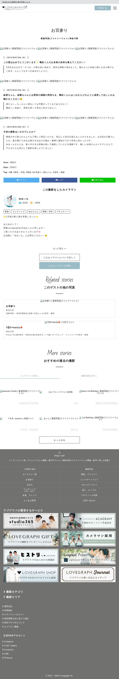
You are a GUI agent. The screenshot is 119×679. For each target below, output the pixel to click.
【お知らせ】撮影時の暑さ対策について (16, 2)
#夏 (10, 172)
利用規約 (8, 610)
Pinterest (8, 658)
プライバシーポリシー (14, 614)
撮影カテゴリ (14, 591)
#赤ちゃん (47, 172)
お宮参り (30, 480)
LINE (6, 654)
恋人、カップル (89, 490)
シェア (60, 180)
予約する (102, 8)
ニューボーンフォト (89, 480)
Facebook (8, 649)
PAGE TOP (59, 456)
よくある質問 (30, 501)
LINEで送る (98, 180)
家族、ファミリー (89, 474)
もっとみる (59, 440)
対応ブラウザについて (14, 622)
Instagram (8, 641)
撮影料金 (89, 469)
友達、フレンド (30, 495)
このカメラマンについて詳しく (59, 257)
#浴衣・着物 (59, 172)
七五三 (30, 485)
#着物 (28, 172)
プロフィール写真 (89, 495)
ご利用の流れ (30, 469)
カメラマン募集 (11, 626)
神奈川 (13, 162)
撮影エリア (13, 597)
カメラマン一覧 (30, 474)
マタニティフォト (89, 485)
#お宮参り (37, 172)
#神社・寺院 (19, 172)
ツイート (22, 180)
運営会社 (8, 606)
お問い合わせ (89, 501)
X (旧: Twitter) (10, 645)
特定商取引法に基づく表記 (16, 618)
